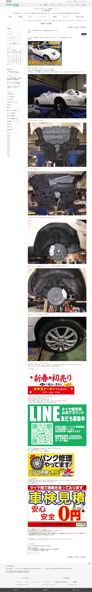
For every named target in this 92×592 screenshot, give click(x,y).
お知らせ (30, 16)
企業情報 (75, 582)
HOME (41, 4)
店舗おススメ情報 (79, 16)
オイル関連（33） (10, 99)
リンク (27, 582)
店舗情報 (20, 16)
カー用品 (77, 4)
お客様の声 (83, 4)
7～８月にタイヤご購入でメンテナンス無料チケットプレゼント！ (14, 87)
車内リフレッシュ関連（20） (12, 110)
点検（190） (9, 104)
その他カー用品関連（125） (12, 118)
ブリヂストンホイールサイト (47, 584)
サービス (71, 4)
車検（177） (9, 107)
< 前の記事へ (70, 27)
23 (8, 62)
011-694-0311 (17, 13)
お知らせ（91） (10, 126)
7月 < (8, 50)
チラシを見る (77, 590)
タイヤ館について (53, 4)
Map (78, 13)
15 (20, 58)
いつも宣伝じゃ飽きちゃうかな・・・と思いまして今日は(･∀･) (14, 72)
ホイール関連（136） (11, 96)
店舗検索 (46, 4)
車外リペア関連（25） (11, 115)
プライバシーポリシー (36, 582)
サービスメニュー (66, 16)
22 (20, 60)
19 (14, 60)
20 (16, 60)
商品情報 (54, 16)
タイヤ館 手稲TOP (54, 20)
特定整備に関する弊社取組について (62, 582)
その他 (46, 550)
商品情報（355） (10, 129)
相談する (16, 590)
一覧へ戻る (77, 27)
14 (18, 58)
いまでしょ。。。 (10, 75)
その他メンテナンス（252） (12, 102)
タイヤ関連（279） (10, 93)
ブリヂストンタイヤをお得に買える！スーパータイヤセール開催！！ (14, 83)
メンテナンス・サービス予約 (71, 1)
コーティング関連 (40, 550)
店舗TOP (10, 16)
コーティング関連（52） (12, 113)
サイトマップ (19, 582)
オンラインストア (82, 1)
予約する (46, 590)
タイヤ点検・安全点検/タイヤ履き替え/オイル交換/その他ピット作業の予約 (44, 549)
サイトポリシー (48, 582)
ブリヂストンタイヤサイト (21, 584)
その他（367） (10, 124)
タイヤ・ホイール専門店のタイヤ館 (28, 20)
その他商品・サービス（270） (13, 121)
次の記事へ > (83, 27)
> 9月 (20, 50)
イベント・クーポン (42, 16)
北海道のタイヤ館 (46, 20)
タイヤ (66, 4)
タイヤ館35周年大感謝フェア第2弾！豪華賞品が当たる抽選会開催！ (14, 78)
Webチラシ (61, 4)
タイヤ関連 (34, 550)
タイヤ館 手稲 (46, 11)
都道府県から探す (39, 20)
